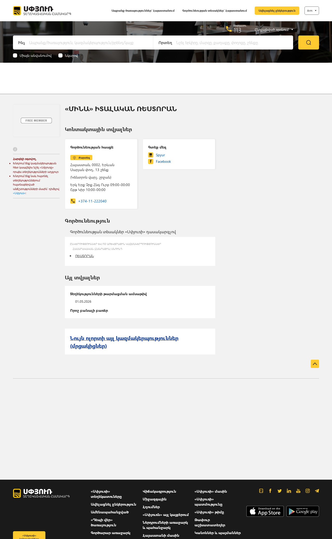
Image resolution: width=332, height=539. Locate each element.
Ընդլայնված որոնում (272, 29)
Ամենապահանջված (110, 511)
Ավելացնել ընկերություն (277, 10)
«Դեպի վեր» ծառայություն (103, 522)
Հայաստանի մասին (161, 535)
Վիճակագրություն (159, 491)
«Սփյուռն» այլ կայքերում (166, 514)
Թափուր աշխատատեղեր (210, 522)
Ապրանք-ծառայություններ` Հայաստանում (143, 10)
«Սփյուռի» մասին (211, 491)
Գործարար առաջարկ (110, 532)
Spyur (160, 154)
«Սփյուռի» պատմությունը (209, 502)
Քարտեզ (84, 157)
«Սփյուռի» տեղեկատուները (106, 494)
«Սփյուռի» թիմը (209, 511)
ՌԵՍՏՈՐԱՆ (84, 255)
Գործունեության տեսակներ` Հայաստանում (214, 10)
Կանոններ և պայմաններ (218, 532)
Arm (309, 10)
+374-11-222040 (92, 200)
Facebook (163, 161)
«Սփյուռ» (19, 193)
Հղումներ (151, 506)
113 (237, 30)
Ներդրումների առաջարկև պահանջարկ (165, 525)
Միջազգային (155, 499)
